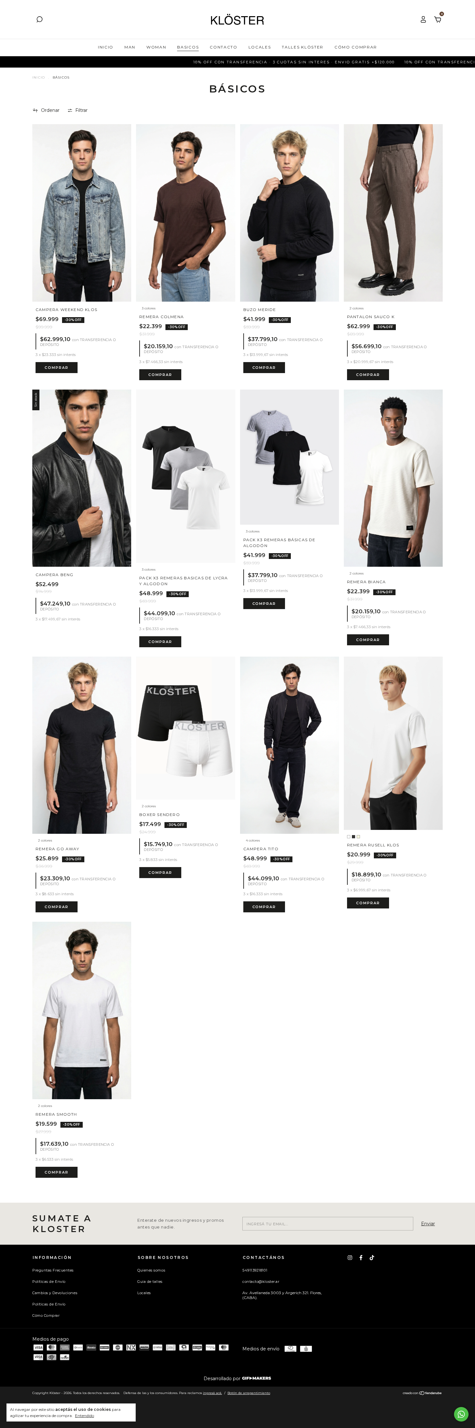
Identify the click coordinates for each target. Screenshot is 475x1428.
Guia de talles (150, 1281)
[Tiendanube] (422, 1394)
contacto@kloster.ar (260, 1281)
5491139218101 (254, 1270)
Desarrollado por (223, 1378)
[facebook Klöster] (361, 1257)
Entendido (84, 1415)
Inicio (105, 47)
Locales (259, 47)
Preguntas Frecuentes (53, 1270)
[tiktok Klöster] (372, 1257)
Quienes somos (151, 1270)
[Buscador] (39, 20)
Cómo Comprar (355, 47)
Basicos (188, 47)
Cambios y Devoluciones (54, 1293)
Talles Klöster (302, 47)
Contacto (223, 47)
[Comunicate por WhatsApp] (461, 1414)
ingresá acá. (212, 1393)
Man (129, 47)
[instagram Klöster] (350, 1257)
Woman (156, 47)
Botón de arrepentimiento (248, 1393)
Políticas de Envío (49, 1281)
